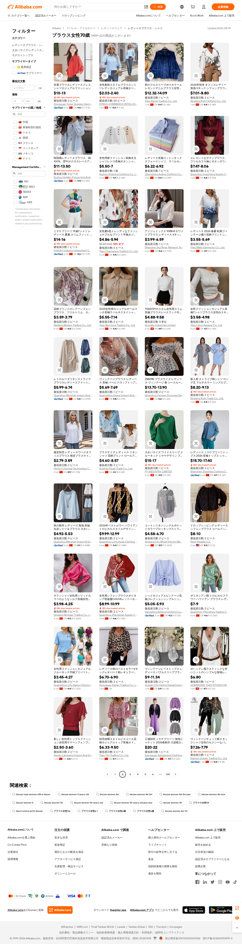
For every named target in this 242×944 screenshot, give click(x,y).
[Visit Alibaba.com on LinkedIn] (205, 882)
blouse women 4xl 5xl (141, 794)
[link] (237, 908)
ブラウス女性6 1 (89, 811)
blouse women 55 (172, 802)
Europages (176, 926)
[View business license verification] (155, 938)
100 (168, 774)
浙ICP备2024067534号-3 (217, 938)
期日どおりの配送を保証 (69, 851)
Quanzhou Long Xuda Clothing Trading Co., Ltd (118, 541)
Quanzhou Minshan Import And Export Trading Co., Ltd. (73, 395)
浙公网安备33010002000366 (182, 938)
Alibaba (56, 28)
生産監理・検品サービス (69, 866)
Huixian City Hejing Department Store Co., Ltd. (164, 685)
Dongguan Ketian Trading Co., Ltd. (118, 685)
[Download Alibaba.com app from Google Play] (221, 910)
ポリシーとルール (65, 873)
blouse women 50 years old (88, 802)
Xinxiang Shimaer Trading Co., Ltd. (73, 614)
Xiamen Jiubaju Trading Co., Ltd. (208, 758)
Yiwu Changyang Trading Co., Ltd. (118, 251)
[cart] (193, 7)
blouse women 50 (53, 802)
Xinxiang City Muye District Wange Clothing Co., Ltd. (164, 541)
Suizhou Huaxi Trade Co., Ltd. (116, 468)
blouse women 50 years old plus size (133, 802)
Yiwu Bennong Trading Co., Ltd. (117, 325)
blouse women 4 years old (75, 794)
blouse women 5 (24, 802)
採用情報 (13, 859)
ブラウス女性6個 (117, 811)
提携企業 (200, 866)
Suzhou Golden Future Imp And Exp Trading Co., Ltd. (73, 177)
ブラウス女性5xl (62, 811)
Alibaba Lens (15, 909)
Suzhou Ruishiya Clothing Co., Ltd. (118, 174)
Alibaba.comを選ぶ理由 (21, 837)
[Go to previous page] (107, 774)
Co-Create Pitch (17, 844)
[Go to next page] (175, 774)
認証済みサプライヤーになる (212, 859)
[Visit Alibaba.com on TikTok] (235, 882)
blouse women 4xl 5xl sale (177, 794)
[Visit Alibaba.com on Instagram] (220, 882)
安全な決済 (61, 837)
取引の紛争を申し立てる (162, 851)
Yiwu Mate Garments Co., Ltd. (207, 247)
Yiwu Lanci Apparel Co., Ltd (206, 325)
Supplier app (118, 909)
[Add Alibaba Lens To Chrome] (60, 910)
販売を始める (203, 844)
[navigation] (29, 401)
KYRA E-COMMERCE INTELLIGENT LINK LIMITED (118, 104)
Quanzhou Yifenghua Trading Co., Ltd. (209, 611)
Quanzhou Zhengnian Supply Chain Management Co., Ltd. (118, 614)
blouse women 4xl (109, 794)
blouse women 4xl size (213, 794)
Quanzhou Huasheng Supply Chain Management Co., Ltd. (209, 174)
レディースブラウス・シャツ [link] (145, 28)
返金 (151, 859)
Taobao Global (136, 926)
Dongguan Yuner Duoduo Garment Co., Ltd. (73, 104)
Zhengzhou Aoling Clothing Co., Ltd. (164, 174)
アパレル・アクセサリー (80, 28)
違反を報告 (154, 873)
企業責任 (13, 851)
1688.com (82, 926)
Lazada (121, 926)
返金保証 (59, 844)
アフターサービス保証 (67, 859)
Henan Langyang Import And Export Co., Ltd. (73, 755)
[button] (146, 7)
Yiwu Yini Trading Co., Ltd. (114, 755)
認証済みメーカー (112, 837)
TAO (150, 926)
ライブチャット (157, 844)
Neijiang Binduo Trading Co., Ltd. (72, 325)
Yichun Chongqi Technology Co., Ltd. (73, 468)
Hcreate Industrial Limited (160, 325)
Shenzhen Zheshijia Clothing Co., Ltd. (209, 471)
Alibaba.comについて (21, 829)
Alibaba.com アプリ (142, 909)
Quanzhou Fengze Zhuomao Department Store (164, 395)
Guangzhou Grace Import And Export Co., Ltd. (118, 395)
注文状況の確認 (204, 851)
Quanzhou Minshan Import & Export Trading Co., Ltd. (73, 541)
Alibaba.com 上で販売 (208, 837)
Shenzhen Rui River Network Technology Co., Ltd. (164, 247)
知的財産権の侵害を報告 (162, 866)
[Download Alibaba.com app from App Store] (193, 910)
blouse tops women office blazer (33, 794)
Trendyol (161, 926)
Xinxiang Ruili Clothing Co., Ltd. (208, 101)
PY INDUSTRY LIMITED (158, 471)
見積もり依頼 (109, 844)
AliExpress (67, 926)
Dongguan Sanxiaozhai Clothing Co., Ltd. (164, 755)
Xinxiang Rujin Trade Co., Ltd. (207, 398)
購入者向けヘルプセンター (164, 837)
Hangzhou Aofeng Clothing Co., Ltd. (164, 611)
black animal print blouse (29, 811)
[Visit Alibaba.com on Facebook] (197, 882)
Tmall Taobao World (102, 926)
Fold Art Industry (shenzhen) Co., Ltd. (73, 250)
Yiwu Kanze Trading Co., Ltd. (161, 101)
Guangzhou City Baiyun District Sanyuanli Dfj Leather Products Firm (73, 685)
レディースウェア (111, 28)
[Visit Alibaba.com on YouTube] (227, 882)
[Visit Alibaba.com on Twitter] (212, 882)
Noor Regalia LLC (200, 541)
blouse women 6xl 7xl (176, 811)
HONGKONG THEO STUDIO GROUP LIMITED (209, 685)
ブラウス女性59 (201, 802)
